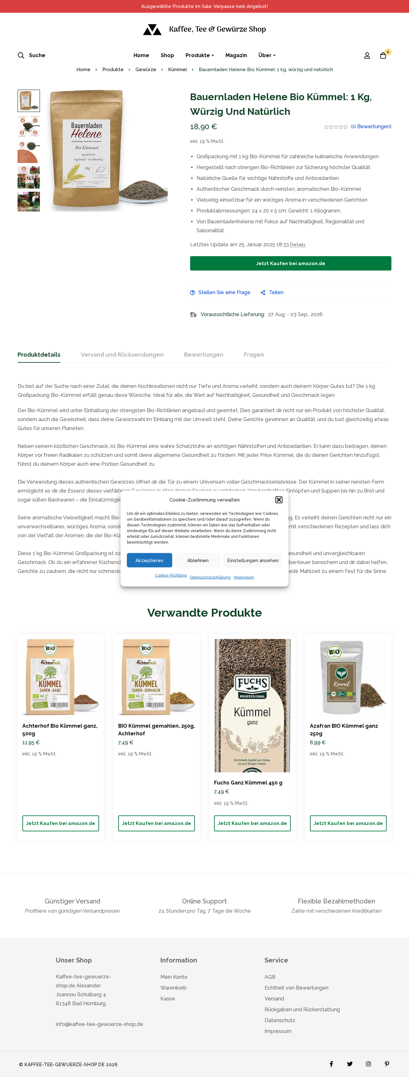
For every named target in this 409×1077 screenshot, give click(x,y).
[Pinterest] (387, 1062)
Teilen (276, 292)
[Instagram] (368, 1062)
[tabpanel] (204, 475)
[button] (279, 500)
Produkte (113, 69)
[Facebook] (331, 1062)
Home (83, 69)
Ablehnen (198, 560)
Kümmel (177, 69)
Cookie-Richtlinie (171, 575)
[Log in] (367, 55)
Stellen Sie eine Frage (224, 292)
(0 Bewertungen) (371, 126)
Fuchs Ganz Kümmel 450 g (248, 783)
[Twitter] (350, 1062)
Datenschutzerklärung (210, 577)
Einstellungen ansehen (253, 560)
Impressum (244, 577)
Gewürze (145, 69)
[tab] (39, 355)
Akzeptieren (149, 560)
